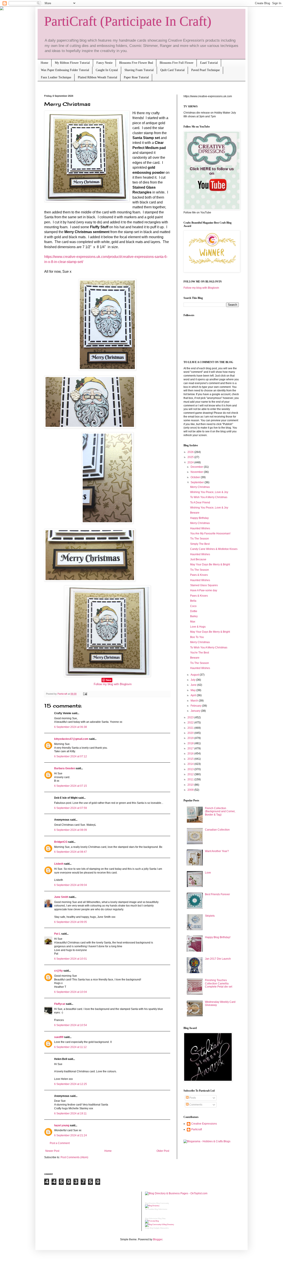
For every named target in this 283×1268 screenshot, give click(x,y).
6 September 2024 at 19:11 (70, 1113)
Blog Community (162, 1203)
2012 (190, 774)
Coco (193, 606)
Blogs (147, 1228)
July (193, 679)
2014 (190, 763)
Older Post (163, 1150)
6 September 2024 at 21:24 (70, 1135)
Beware (194, 512)
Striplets (210, 915)
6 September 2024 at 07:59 (70, 808)
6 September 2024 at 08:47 (70, 851)
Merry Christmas (200, 487)
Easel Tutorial (209, 62)
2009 (190, 789)
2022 (190, 722)
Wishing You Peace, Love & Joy (209, 492)
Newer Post (52, 1150)
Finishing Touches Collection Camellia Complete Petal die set (218, 983)
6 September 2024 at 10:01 (70, 958)
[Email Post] (84, 693)
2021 (190, 727)
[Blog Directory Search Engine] (159, 1224)
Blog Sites (162, 1219)
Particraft (196, 1129)
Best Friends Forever (217, 894)
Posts (192, 1097)
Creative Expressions (204, 1123)
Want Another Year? (217, 851)
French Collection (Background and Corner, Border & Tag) (220, 811)
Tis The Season (199, 538)
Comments (195, 1104)
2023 (190, 717)
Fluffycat (59, 1003)
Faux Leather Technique (56, 77)
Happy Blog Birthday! (217, 937)
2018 (190, 743)
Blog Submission (161, 1209)
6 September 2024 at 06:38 (70, 727)
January (196, 710)
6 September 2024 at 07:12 (70, 756)
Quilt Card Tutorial (172, 70)
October (196, 477)
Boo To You (197, 637)
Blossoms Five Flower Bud (136, 62)
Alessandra (164, 1228)
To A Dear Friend (200, 502)
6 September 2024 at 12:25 (70, 1084)
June (194, 684)
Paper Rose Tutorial (136, 77)
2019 (190, 738)
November (197, 472)
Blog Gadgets (155, 1228)
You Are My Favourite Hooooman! (210, 533)
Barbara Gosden (64, 768)
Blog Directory (150, 1203)
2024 (190, 462)
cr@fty (58, 970)
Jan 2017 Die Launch (218, 958)
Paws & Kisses (199, 574)
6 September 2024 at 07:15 (70, 785)
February (196, 705)
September (198, 482)
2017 (190, 748)
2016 (190, 753)
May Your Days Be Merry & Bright (210, 564)
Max (192, 621)
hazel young (61, 1125)
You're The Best (199, 652)
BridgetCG (60, 841)
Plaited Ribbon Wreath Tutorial (97, 77)
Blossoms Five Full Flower (176, 62)
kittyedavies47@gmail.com (71, 738)
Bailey (194, 616)
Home (44, 62)
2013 (190, 769)
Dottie (193, 611)
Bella (193, 600)
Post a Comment (60, 1143)
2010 (190, 784)
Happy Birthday (199, 518)
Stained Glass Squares (204, 585)
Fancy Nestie (104, 62)
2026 (190, 452)
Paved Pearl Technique (205, 70)
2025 (190, 457)
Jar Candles (149, 1209)
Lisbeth (58, 863)
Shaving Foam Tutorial (139, 70)
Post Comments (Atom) (74, 1157)
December (197, 466)
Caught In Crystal (107, 70)
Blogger (157, 1239)
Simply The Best (200, 543)
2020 (190, 733)
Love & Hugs (198, 626)
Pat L (57, 933)
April (194, 695)
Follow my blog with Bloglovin (113, 684)
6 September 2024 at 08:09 (70, 829)
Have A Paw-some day (203, 590)
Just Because (198, 559)
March (195, 700)
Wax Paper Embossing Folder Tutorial (65, 70)
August (195, 674)
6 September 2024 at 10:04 (70, 992)
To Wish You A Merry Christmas (208, 497)
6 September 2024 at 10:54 (70, 1025)
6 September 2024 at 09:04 (70, 885)
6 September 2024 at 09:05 (70, 922)
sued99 (58, 1037)
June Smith (61, 897)
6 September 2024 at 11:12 (70, 1047)
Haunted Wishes (200, 528)
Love (208, 872)
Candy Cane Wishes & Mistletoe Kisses (213, 549)
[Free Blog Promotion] (152, 1221)
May (193, 690)
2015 (190, 758)
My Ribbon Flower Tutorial (72, 62)
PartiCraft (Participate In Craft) (127, 21)
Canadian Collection (217, 829)
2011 (190, 779)
